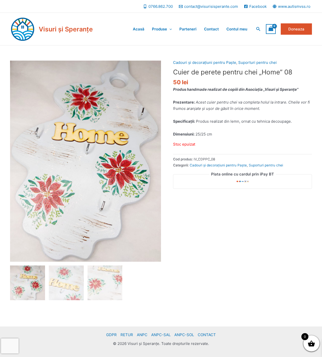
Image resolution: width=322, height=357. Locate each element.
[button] (258, 29)
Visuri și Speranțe (66, 29)
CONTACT (207, 334)
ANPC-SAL (161, 334)
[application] (169, 29)
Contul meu (236, 29)
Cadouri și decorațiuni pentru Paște (204, 62)
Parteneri (187, 29)
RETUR (126, 334)
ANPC (142, 334)
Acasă (138, 29)
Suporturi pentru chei (257, 62)
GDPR (111, 334)
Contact (211, 29)
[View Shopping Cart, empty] (271, 29)
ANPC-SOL (184, 334)
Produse (159, 29)
